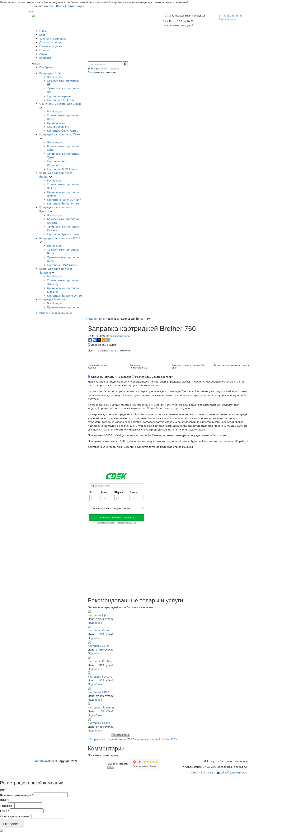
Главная (91, 318)
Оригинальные (56, 123)
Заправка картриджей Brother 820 (154, 739)
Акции (43, 54)
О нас (43, 31)
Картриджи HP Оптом (60, 100)
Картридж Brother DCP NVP (64, 199)
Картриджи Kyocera (100, 676)
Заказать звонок (229, 19)
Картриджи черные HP (61, 96)
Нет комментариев (117, 336)
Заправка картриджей (53, 38)
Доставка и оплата (51, 42)
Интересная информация (55, 313)
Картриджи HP (48, 73)
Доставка (125, 376)
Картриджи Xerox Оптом (62, 169)
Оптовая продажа (50, 46)
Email (4, 811)
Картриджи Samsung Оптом (64, 295)
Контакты (45, 57)
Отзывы (44, 50)
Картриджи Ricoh (98, 692)
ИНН (3, 800)
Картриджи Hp (97, 615)
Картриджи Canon (99, 630)
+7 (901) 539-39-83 (201, 772)
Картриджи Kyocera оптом (63, 234)
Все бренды (46, 67)
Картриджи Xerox (98, 645)
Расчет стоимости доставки (154, 376)
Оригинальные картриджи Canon (60, 104)
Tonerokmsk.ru (44, 761)
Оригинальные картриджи (63, 307)
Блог (42, 34)
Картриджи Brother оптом (63, 203)
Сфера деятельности (15, 816)
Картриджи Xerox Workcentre (57, 163)
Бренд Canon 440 (58, 127)
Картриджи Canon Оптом (62, 130)
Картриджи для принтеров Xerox (59, 134)
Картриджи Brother (99, 661)
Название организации (16, 795)
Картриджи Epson (50, 299)
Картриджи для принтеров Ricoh (59, 238)
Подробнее (95, 622)
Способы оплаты (103, 376)
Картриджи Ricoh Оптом (62, 265)
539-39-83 (230, 15)
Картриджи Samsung (101, 707)
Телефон (7, 805)
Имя (3, 789)
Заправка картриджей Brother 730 (110, 739)
